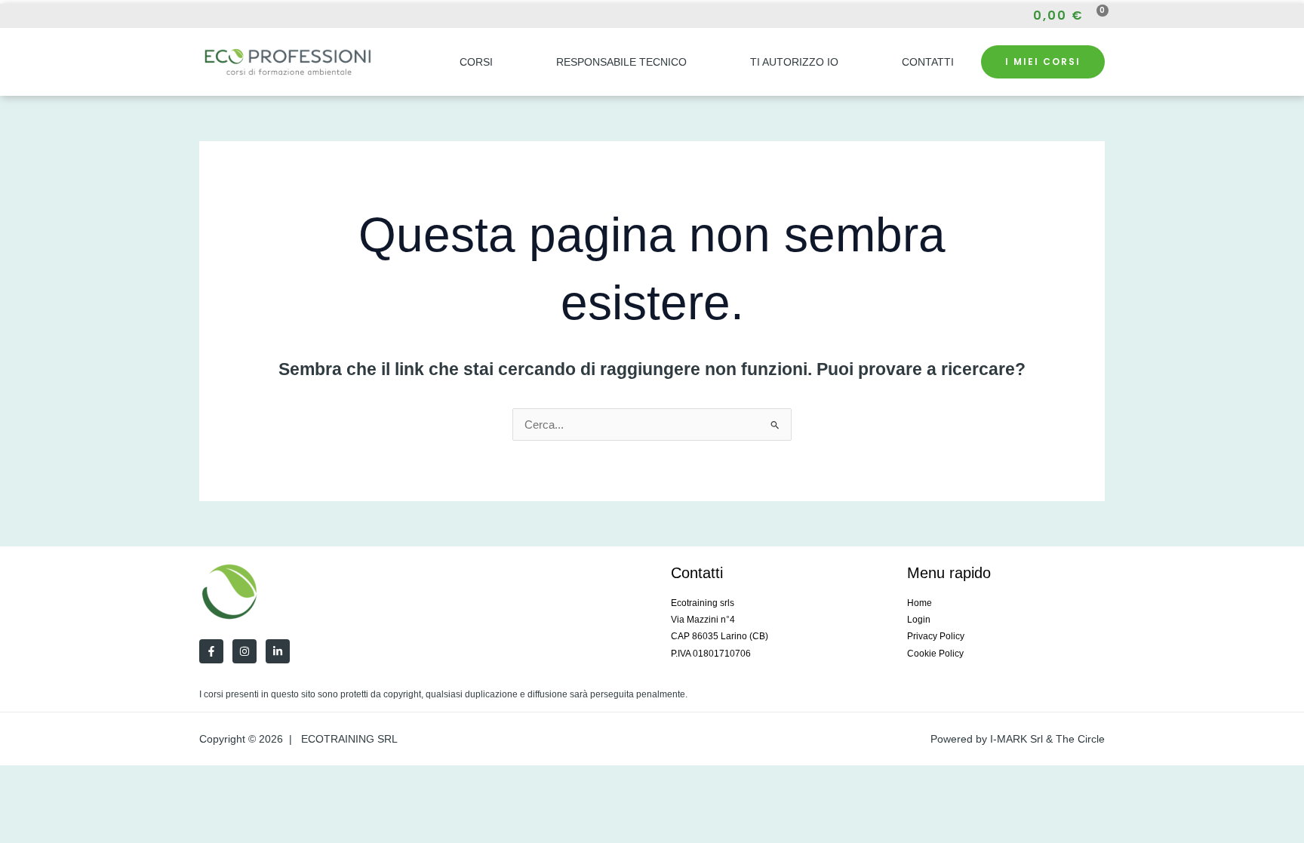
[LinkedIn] (258, 16)
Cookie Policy (935, 653)
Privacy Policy (935, 636)
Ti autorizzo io (794, 62)
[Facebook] (203, 16)
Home (919, 603)
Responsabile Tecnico (621, 62)
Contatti (928, 62)
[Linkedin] (278, 651)
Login (918, 619)
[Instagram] (230, 16)
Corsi (476, 62)
